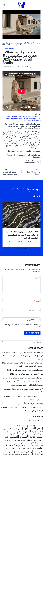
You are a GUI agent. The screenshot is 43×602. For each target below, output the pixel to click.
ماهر (13, 448)
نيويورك (10, 452)
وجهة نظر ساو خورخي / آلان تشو (30, 403)
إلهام (20, 428)
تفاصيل (27, 443)
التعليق (36, 278)
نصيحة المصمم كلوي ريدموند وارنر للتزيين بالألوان (24, 370)
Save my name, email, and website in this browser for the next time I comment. (21, 326)
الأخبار (32, 43)
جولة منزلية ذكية (19, 445)
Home (38, 43)
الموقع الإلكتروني (33, 320)
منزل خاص (25, 452)
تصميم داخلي (36, 442)
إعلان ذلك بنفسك (22, 426)
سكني (40, 448)
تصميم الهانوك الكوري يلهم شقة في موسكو (27, 385)
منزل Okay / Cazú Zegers (33, 172)
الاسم (37, 301)
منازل (34, 451)
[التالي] (6, 224)
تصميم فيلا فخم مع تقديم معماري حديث (10, 172)
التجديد (35, 431)
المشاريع (28, 439)
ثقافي (23, 443)
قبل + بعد (28, 448)
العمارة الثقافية (36, 437)
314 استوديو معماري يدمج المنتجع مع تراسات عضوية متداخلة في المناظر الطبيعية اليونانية (22, 234)
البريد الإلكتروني (33, 310)
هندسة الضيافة (36, 454)
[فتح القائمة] (4, 5)
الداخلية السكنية (10, 432)
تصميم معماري (8, 48)
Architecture (39, 426)
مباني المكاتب (6, 448)
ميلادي (16, 451)
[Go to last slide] (37, 224)
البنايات (41, 432)
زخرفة (8, 445)
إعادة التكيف (32, 426)
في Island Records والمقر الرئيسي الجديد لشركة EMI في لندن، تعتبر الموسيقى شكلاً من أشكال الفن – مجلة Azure (22, 355)
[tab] (25, 248)
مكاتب (41, 452)
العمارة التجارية (26, 434)
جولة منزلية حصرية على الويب (35, 445)
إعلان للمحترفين (33, 428)
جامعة (18, 443)
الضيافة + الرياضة (37, 434)
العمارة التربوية (15, 434)
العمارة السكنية (19, 436)
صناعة (34, 448)
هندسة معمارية (7, 454)
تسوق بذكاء (6, 440)
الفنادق (6, 437)
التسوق (27, 431)
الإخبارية (6, 429)
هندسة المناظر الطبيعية (22, 454)
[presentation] (21, 215)
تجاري (19, 440)
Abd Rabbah (22, 67)
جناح (14, 443)
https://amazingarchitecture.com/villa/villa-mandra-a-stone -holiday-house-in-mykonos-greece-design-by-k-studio (23, 118)
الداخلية (19, 432)
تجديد (13, 440)
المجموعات (38, 440)
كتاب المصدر (21, 448)
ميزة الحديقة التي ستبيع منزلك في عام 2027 (26, 374)
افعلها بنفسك (13, 429)
